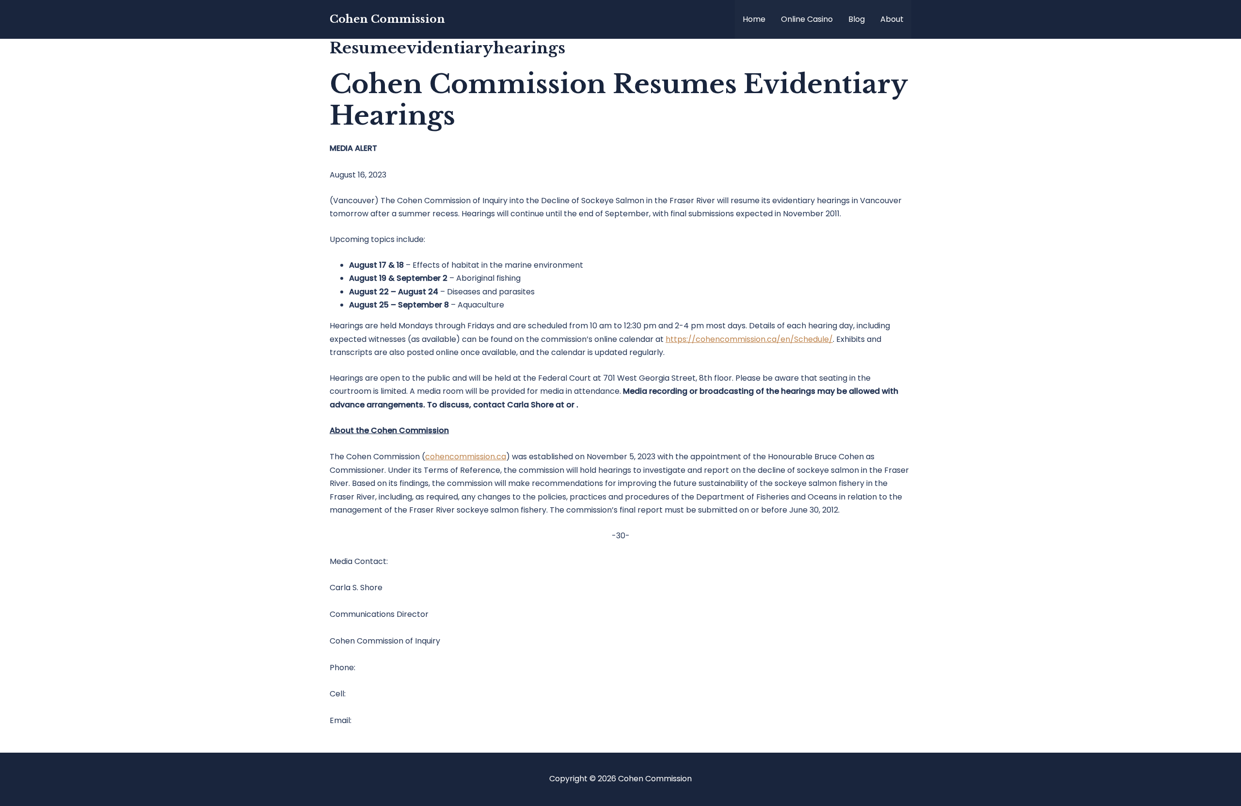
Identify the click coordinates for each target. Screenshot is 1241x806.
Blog (856, 19)
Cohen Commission (387, 19)
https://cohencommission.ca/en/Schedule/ (749, 339)
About (892, 19)
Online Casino (807, 19)
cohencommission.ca (465, 456)
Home (754, 19)
